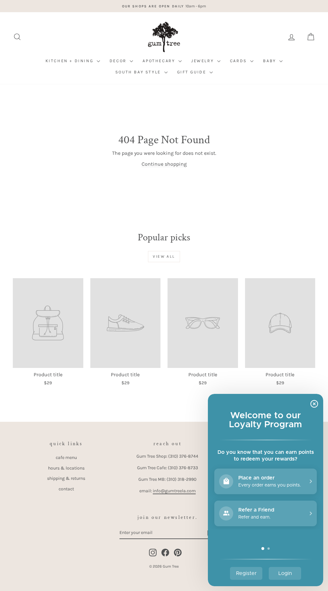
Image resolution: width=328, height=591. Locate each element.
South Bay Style (139, 72)
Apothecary (160, 60)
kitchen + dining (70, 60)
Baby (270, 60)
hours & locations (66, 468)
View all (164, 256)
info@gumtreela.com (174, 491)
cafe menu (66, 457)
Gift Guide (192, 72)
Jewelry (203, 60)
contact (66, 489)
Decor (119, 60)
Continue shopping (164, 164)
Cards (239, 60)
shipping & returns (66, 478)
